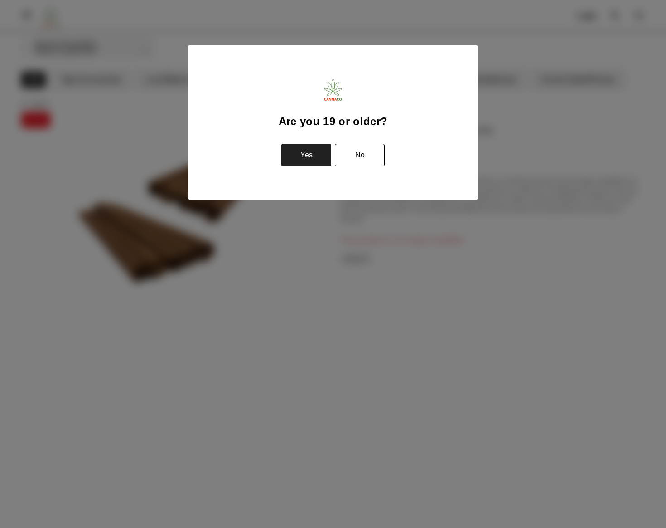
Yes (306, 155)
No (360, 155)
